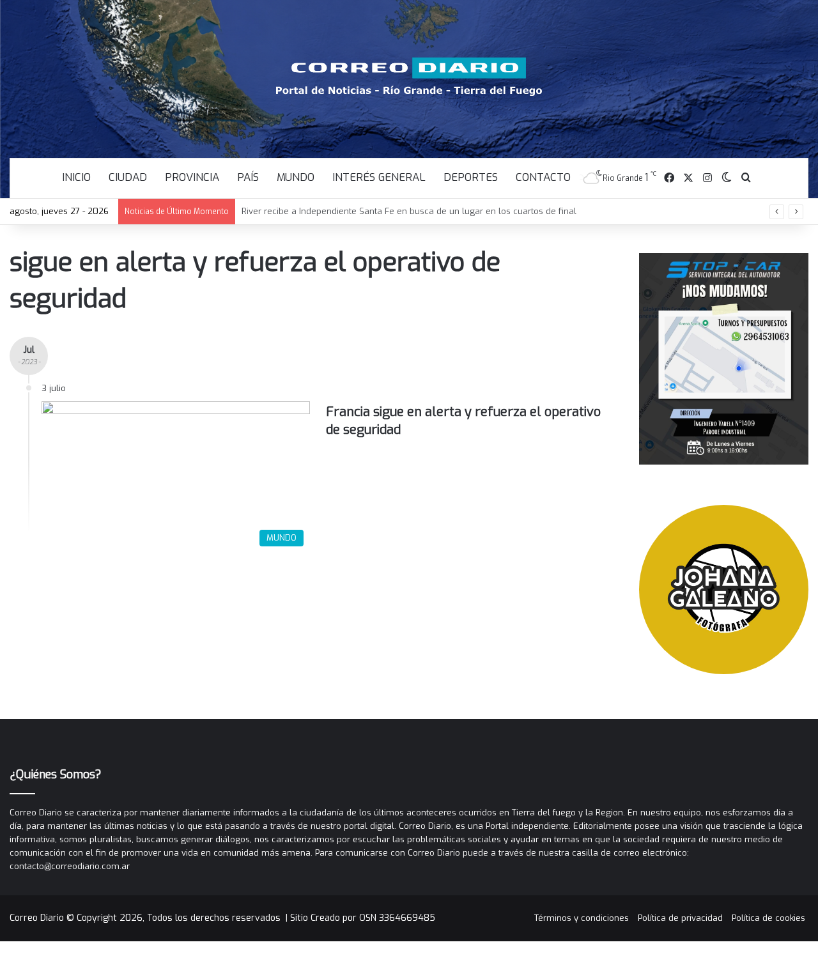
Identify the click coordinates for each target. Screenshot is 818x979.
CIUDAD (128, 177)
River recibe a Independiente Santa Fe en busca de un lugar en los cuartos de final (409, 211)
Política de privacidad (680, 918)
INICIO (76, 177)
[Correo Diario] (409, 77)
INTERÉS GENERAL (379, 177)
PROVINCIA (192, 177)
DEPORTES (471, 177)
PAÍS (248, 177)
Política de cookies (768, 918)
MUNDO (295, 177)
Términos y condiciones (581, 918)
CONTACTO (543, 177)
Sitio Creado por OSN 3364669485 (362, 918)
